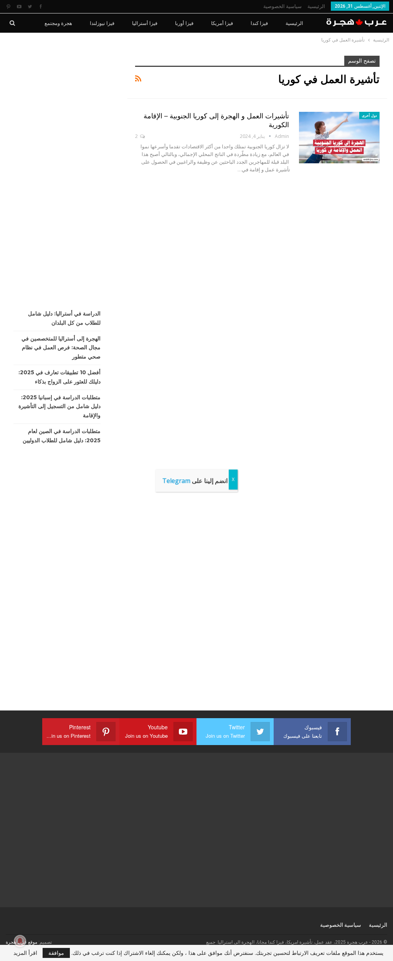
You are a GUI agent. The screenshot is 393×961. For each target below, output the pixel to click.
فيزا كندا (259, 23)
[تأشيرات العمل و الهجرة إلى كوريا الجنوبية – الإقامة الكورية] (339, 137)
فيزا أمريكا (222, 23)
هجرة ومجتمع (58, 23)
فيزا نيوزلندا (102, 23)
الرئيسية (316, 6)
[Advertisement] (60, 171)
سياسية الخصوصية (282, 6)
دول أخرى (369, 115)
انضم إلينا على (195, 480)
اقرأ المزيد (25, 953)
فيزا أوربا (184, 23)
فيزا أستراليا (144, 23)
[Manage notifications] (20, 941)
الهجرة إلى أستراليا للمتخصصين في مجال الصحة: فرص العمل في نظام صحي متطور (61, 347)
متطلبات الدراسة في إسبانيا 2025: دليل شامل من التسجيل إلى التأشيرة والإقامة (59, 406)
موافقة (56, 952)
